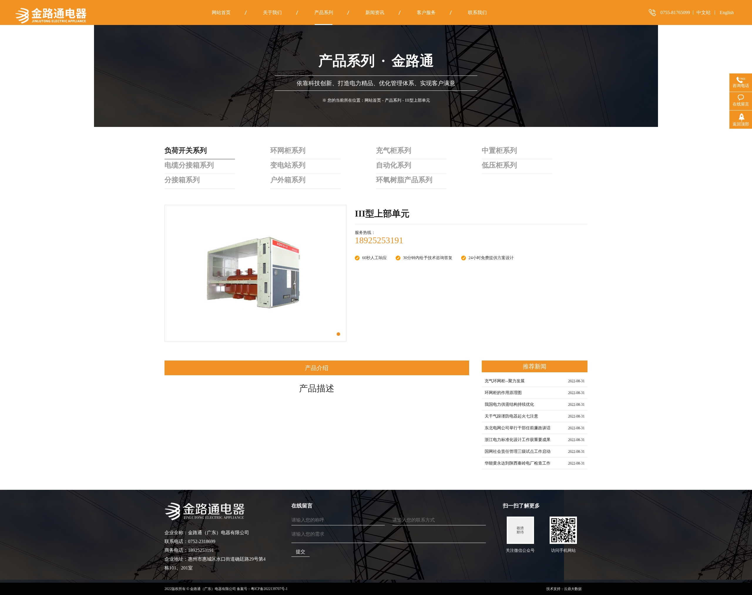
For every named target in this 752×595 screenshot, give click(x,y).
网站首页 (373, 100)
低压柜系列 (499, 165)
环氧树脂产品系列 (404, 180)
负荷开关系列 (185, 150)
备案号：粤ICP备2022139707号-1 (262, 589)
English (727, 12)
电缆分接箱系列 (189, 165)
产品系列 (393, 100)
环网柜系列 (288, 150)
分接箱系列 (182, 180)
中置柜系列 (499, 150)
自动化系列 (393, 165)
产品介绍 (316, 368)
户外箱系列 (288, 180)
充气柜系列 (393, 150)
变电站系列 (288, 165)
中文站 (703, 12)
